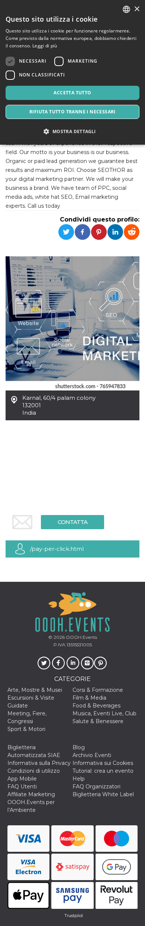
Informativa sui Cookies (102, 763)
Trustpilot (73, 915)
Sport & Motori (26, 729)
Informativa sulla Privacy (39, 763)
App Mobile (22, 778)
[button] (72, 131)
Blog (78, 747)
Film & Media (89, 697)
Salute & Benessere (97, 721)
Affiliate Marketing (31, 794)
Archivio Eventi (91, 755)
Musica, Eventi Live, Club (104, 713)
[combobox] (126, 9)
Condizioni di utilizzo (33, 771)
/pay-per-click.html (57, 548)
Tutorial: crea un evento (102, 771)
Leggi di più (44, 46)
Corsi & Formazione (97, 690)
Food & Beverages (96, 705)
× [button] (136, 9)
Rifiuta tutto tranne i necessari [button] (72, 112)
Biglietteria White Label (103, 794)
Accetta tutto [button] (72, 93)
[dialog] (72, 72)
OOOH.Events (81, 637)
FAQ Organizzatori (96, 786)
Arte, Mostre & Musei (34, 690)
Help (78, 778)
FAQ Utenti (22, 786)
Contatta (72, 521)
